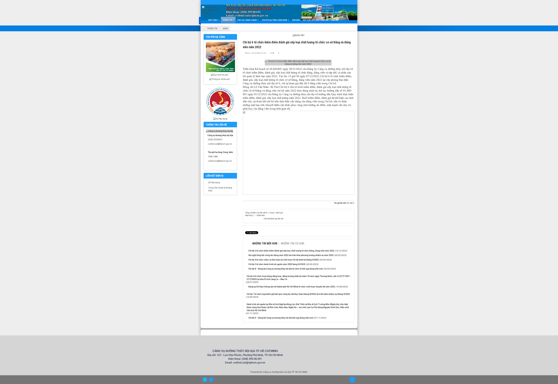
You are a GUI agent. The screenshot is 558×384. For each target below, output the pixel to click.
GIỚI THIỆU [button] (213, 20)
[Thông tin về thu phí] (220, 79)
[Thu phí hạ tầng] (221, 57)
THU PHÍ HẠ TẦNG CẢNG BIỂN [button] (275, 20)
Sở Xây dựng (214, 182)
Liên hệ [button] (334, 20)
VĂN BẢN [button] (296, 20)
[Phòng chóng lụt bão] (220, 101)
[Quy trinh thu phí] (220, 75)
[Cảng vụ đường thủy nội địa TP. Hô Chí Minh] (210, 10)
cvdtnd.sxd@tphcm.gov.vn (220, 144)
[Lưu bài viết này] (352, 53)
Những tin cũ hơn (292, 243)
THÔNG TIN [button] (227, 20)
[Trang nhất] (203, 20)
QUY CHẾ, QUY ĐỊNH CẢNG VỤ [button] (315, 20)
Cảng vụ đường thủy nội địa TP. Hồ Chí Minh (285, 372)
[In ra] (347, 53)
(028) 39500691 (215, 139)
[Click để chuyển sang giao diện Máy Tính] (211, 379)
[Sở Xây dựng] (220, 118)
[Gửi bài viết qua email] (342, 53)
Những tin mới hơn (264, 243)
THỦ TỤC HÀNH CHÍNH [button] (247, 20)
